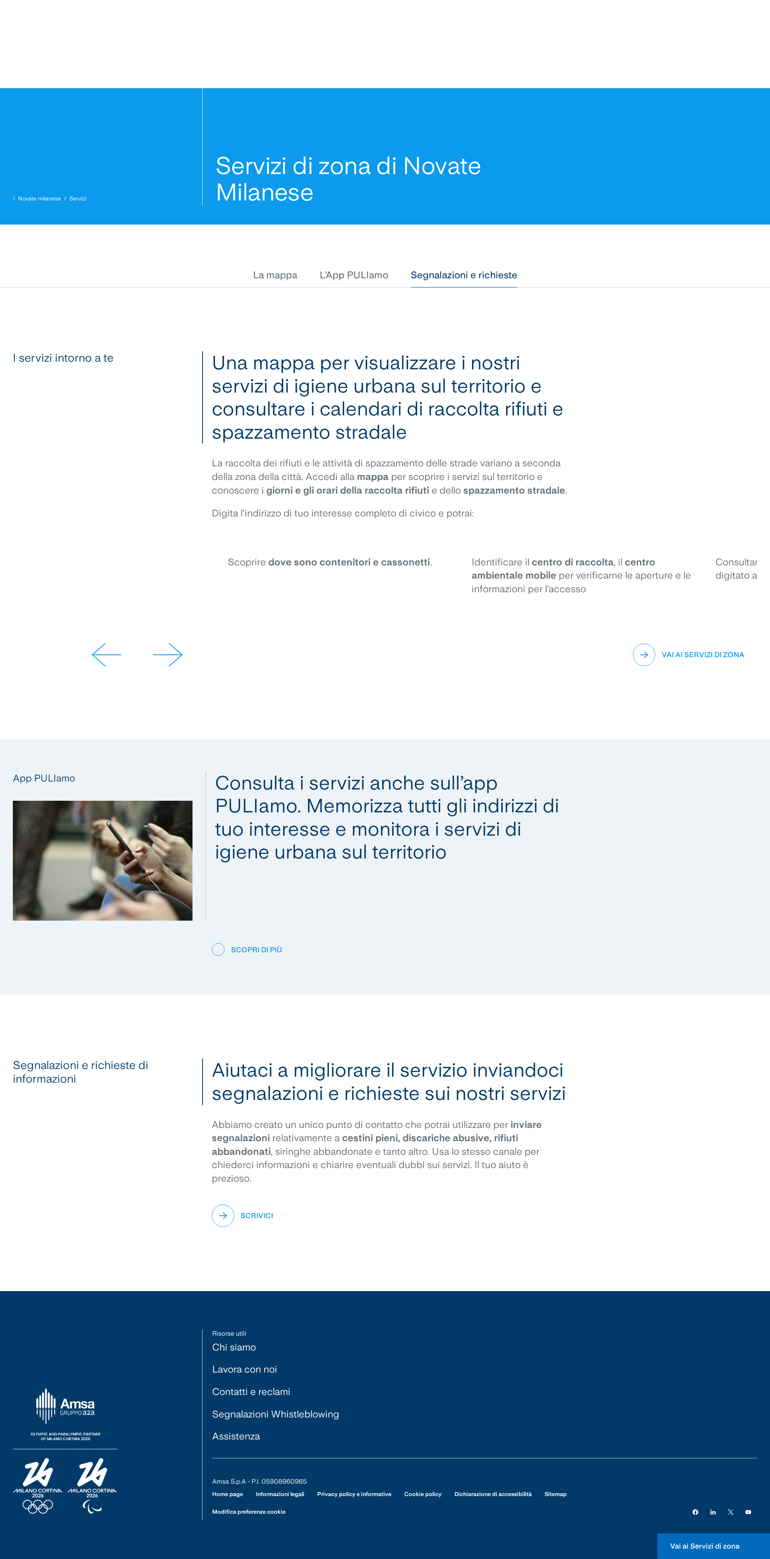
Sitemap (556, 1494)
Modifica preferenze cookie (249, 1511)
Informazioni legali (280, 1494)
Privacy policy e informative (354, 1494)
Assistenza (236, 1436)
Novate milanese (39, 198)
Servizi (77, 198)
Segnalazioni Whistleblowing (275, 1414)
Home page (227, 1494)
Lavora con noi (244, 1369)
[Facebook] (695, 1511)
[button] (275, 275)
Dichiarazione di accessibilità (493, 1494)
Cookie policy (423, 1494)
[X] (731, 1511)
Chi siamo (234, 1347)
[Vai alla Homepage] (65, 1451)
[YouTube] (748, 1511)
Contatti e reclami (251, 1391)
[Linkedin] (713, 1511)
